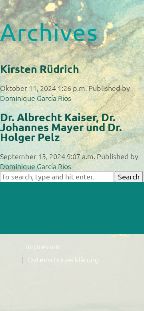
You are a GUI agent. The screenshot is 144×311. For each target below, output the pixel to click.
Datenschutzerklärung (63, 259)
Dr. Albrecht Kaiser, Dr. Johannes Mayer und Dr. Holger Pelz (61, 127)
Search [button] (129, 176)
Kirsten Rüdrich (39, 68)
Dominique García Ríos (35, 97)
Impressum (44, 246)
